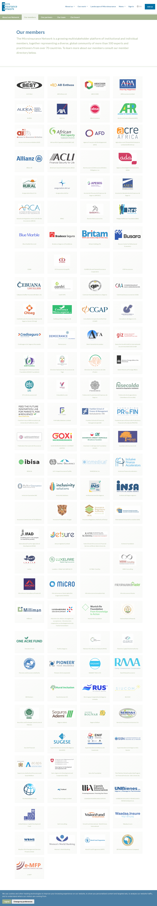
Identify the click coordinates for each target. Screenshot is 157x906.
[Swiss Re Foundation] (95, 764)
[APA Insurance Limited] (127, 85)
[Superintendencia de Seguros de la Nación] (127, 738)
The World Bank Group (29, 798)
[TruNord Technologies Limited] (62, 789)
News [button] (121, 6)
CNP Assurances (128, 269)
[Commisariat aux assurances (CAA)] (127, 285)
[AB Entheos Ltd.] (62, 85)
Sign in (131, 6)
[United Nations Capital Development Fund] (29, 815)
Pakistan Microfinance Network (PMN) (95, 649)
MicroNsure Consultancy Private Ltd (29, 593)
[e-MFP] (29, 865)
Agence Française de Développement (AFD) (94, 143)
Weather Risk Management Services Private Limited (29, 850)
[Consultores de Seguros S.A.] (127, 309)
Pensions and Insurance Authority (29, 673)
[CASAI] (29, 260)
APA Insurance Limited (128, 94)
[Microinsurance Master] (127, 584)
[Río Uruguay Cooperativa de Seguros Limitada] (95, 688)
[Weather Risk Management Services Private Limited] (29, 840)
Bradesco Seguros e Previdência (62, 244)
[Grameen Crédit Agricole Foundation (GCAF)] (95, 436)
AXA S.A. (62, 118)
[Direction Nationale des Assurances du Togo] (62, 360)
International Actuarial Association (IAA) (127, 519)
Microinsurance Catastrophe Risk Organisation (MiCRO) (62, 594)
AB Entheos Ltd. (62, 94)
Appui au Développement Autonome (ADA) (128, 169)
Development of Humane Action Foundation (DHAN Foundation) (29, 371)
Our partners (46, 17)
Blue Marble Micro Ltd (29, 244)
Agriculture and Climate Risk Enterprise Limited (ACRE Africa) (128, 143)
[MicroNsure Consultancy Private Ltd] (29, 584)
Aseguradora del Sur (62, 193)
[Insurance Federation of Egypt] (62, 510)
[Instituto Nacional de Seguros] (95, 486)
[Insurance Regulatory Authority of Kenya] (95, 510)
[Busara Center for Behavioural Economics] (127, 235)
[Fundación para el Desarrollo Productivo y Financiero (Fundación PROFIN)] (127, 411)
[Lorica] (29, 560)
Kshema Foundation (127, 544)
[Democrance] (62, 335)
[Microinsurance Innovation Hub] (95, 584)
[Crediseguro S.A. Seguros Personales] (29, 335)
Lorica (29, 569)
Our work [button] (82, 6)
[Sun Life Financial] (29, 738)
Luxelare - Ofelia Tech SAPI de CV (62, 569)
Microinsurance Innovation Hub (95, 593)
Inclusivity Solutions (62, 495)
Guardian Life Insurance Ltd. (127, 446)
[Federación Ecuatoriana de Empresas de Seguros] (95, 386)
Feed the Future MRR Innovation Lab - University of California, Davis (29, 422)
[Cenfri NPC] (62, 285)
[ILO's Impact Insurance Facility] (62, 462)
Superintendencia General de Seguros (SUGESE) (62, 749)
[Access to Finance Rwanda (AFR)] (127, 109)
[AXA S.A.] (62, 109)
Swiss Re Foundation (95, 773)
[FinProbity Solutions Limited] (62, 411)
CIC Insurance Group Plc (62, 269)
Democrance (62, 344)
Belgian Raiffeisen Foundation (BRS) (128, 218)
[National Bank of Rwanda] (127, 609)
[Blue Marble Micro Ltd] (29, 235)
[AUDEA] (29, 109)
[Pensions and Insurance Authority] (29, 663)
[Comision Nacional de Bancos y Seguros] (95, 285)
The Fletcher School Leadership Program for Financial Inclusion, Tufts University (127, 774)
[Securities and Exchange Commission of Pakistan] (29, 713)
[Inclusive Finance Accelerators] (127, 462)
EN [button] (140, 6)
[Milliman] (29, 609)
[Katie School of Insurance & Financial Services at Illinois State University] (95, 534)
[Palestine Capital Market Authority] (127, 639)
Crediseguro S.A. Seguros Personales (29, 344)
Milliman (29, 618)
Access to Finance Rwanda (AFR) (128, 118)
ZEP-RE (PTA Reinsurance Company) (128, 849)
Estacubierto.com (62, 395)
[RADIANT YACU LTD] (95, 663)
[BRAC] (62, 209)
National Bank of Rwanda (127, 618)
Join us (150, 7)
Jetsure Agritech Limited (62, 544)
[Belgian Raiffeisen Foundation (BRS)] (127, 209)
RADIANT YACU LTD (95, 673)
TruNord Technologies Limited (62, 798)
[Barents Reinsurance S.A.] (95, 209)
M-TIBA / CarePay (95, 569)
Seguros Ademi (62, 722)
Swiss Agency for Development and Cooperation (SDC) (62, 774)
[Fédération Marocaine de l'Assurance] (29, 436)
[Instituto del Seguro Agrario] (127, 486)
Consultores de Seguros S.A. (127, 319)
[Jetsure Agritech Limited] (62, 534)
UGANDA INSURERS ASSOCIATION (95, 798)
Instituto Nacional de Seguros (95, 495)
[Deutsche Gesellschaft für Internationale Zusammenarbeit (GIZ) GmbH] (127, 335)
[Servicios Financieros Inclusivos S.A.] (127, 713)
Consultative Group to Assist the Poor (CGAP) (94, 320)
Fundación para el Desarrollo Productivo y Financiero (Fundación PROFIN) (127, 422)
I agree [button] (6, 902)
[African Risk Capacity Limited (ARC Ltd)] (62, 133)
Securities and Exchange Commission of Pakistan (29, 724)
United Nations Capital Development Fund (29, 825)
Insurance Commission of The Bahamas (29, 519)
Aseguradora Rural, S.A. (29, 193)
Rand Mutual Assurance (127, 673)
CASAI (29, 269)
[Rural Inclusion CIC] (62, 688)
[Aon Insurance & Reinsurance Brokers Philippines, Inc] (95, 158)
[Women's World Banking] (62, 840)
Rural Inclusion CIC (62, 697)
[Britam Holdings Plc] (95, 235)
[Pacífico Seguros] (62, 639)
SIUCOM (127, 697)
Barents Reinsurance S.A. (95, 218)
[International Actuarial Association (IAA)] (127, 510)
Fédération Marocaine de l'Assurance (29, 446)
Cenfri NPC (62, 295)
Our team (61, 17)
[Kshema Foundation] (127, 534)
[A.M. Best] (29, 85)
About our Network (10, 17)
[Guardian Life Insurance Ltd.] (127, 436)
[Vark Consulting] (62, 815)
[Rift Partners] (29, 688)
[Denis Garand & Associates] (95, 335)
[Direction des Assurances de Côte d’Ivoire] (95, 360)
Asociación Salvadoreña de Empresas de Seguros (127, 194)
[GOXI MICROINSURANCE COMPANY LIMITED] (62, 436)
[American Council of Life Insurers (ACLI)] (62, 158)
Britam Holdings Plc (95, 244)
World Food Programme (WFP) (94, 849)
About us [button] (69, 6)
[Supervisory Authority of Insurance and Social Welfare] (29, 764)
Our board (75, 17)
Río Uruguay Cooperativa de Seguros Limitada (95, 698)
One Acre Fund (29, 649)
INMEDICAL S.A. (95, 471)
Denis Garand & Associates (95, 344)
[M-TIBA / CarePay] (95, 560)
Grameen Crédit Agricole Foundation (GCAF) (94, 447)
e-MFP (29, 875)
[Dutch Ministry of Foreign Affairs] (127, 360)
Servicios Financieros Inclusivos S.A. (128, 722)
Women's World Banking (62, 849)
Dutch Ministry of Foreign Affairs (128, 370)
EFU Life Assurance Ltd (29, 395)
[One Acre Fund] (29, 639)
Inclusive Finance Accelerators (127, 471)
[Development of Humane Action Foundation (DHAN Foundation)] (29, 360)
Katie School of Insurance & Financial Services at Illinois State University (95, 545)
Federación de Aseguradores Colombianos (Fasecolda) (128, 396)
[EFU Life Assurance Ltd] (29, 386)
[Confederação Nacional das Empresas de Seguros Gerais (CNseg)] (29, 309)
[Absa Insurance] (95, 109)
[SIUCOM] (127, 688)
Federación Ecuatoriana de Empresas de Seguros (95, 396)
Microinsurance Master (127, 593)
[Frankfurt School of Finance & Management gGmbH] (95, 411)
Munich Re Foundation (95, 618)
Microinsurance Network (13, 6)
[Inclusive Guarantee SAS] (29, 486)
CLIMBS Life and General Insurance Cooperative (95, 270)
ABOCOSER (95, 94)
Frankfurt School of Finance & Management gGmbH (95, 422)
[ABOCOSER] (95, 85)
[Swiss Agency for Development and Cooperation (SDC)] (62, 764)
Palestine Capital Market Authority (127, 649)
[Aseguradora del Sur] (62, 184)
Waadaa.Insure (127, 824)
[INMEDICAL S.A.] (95, 462)
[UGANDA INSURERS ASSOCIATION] (95, 789)
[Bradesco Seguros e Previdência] (62, 235)
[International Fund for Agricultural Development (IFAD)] (29, 534)
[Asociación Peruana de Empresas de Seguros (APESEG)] (95, 184)
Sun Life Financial (29, 748)
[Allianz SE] (29, 158)
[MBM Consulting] (127, 560)
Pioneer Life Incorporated (62, 673)
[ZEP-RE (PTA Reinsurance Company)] (127, 840)
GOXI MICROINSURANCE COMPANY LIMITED (62, 447)
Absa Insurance (95, 118)
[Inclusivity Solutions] (62, 486)
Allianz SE (29, 168)
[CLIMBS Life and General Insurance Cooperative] (95, 260)
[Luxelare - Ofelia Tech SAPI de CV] (62, 560)
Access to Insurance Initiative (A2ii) (29, 142)
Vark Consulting (62, 824)
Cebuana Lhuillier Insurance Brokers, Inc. (29, 295)
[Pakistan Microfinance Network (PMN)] (95, 639)
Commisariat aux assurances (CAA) (127, 295)
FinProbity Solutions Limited (62, 420)
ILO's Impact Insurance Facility (62, 471)
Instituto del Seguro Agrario (127, 495)
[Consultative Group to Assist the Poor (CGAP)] (95, 309)
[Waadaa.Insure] (127, 815)
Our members (30, 17)
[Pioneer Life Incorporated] (62, 663)
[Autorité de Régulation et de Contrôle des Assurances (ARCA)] (29, 209)
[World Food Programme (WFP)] (95, 840)
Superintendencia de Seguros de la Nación (127, 749)
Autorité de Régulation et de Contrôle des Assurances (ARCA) (29, 220)
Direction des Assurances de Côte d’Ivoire (94, 371)
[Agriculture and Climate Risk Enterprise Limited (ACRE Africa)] (127, 133)
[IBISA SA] (29, 462)
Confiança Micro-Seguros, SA (62, 319)
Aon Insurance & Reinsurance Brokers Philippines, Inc (95, 169)
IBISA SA (29, 471)
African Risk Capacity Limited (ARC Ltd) (62, 142)
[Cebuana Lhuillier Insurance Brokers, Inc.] (29, 285)
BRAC (62, 218)
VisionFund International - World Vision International (95, 825)
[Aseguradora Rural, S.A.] (29, 184)
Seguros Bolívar (95, 722)
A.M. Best (29, 94)
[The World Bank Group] (29, 789)
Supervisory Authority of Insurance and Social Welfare (29, 774)
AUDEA (29, 118)
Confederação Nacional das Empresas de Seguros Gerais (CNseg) (29, 320)
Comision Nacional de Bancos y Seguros (95, 295)
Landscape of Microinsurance (103, 6)
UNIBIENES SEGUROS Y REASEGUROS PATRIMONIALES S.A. (127, 800)
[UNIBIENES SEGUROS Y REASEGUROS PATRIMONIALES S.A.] (127, 789)
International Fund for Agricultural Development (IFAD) (29, 545)
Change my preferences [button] (23, 902)
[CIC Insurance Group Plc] (62, 260)
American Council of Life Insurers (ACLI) (62, 168)
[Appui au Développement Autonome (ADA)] (127, 158)
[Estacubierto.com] (62, 386)
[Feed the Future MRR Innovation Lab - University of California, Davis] (29, 411)
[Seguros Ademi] (62, 713)
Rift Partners (29, 697)
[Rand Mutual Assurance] (127, 663)
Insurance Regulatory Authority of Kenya (95, 519)
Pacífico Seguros (62, 649)
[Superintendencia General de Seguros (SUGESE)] (62, 738)
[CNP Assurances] (127, 260)
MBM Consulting (128, 569)
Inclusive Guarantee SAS (29, 495)
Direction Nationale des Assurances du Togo (62, 371)
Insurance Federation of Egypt (62, 519)
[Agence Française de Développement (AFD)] (95, 133)
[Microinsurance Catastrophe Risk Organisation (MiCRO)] (62, 584)
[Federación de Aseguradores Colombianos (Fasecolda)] (127, 386)
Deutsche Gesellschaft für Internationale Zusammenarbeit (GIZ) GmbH (127, 345)
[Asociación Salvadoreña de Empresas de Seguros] (127, 184)
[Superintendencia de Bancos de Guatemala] (95, 738)
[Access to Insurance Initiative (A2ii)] (29, 133)
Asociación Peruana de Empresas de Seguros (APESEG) (95, 194)
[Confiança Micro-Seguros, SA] (62, 309)
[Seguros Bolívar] (95, 713)
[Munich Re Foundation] (95, 609)
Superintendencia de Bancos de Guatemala (95, 749)
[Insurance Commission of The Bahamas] (29, 510)
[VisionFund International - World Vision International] (95, 815)
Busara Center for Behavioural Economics (127, 245)
